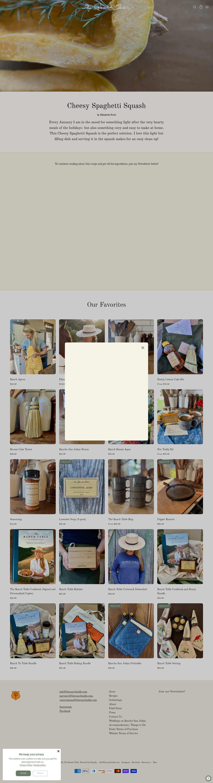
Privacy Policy (26, 765)
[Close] (58, 751)
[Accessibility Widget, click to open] (208, 778)
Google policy (39, 765)
